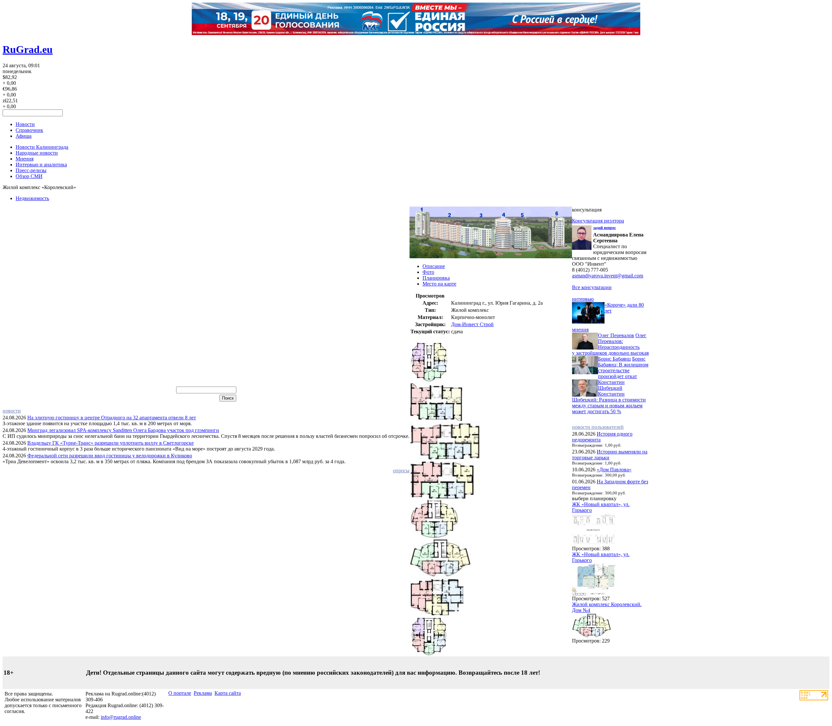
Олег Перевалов (616, 335)
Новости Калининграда (42, 147)
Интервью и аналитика (41, 164)
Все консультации (592, 287)
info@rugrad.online (121, 717)
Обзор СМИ (29, 176)
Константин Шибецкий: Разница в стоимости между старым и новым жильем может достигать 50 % (609, 402)
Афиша (24, 136)
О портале (179, 693)
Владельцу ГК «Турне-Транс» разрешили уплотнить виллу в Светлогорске (110, 443)
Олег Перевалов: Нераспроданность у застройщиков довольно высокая (610, 344)
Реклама (203, 693)
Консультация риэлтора (598, 220)
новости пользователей (598, 427)
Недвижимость (32, 198)
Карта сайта (227, 693)
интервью (583, 299)
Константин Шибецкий (611, 385)
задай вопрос (604, 227)
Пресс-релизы (31, 170)
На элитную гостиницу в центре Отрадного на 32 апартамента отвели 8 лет (111, 417)
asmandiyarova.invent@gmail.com (607, 275)
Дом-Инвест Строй (472, 324)
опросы (401, 470)
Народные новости (37, 153)
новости (12, 411)
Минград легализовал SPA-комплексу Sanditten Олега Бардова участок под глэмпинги (123, 430)
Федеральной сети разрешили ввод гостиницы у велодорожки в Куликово (109, 455)
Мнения (24, 158)
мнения (580, 329)
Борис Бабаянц (614, 359)
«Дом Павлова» (614, 469)
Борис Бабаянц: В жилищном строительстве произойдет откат (623, 367)
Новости (25, 124)
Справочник (29, 130)
